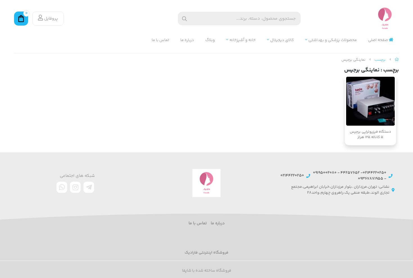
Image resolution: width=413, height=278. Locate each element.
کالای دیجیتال (282, 40)
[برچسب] (206, 183)
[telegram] (88, 187)
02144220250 (292, 176)
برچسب (380, 60)
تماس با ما (160, 40)
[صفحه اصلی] (397, 60)
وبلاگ (210, 40)
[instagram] (75, 187)
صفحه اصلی (378, 40)
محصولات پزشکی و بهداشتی (332, 40)
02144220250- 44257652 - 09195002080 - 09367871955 (349, 176)
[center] (184, 18)
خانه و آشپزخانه (243, 40)
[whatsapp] (61, 187)
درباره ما (187, 40)
